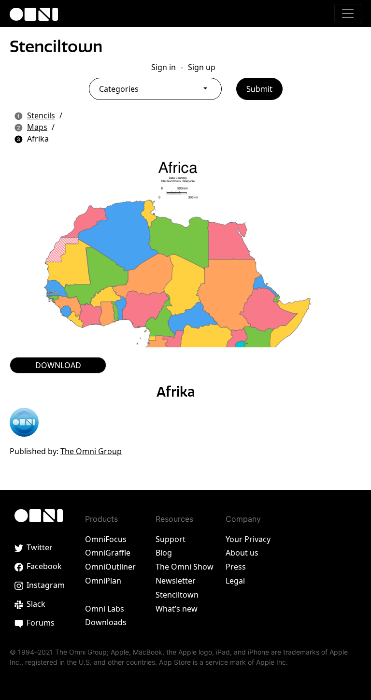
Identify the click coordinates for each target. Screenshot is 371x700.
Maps (37, 127)
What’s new (177, 608)
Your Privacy (248, 539)
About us (242, 552)
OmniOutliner (110, 566)
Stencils (41, 115)
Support (171, 539)
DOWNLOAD (58, 365)
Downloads (106, 622)
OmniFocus (106, 539)
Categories (119, 89)
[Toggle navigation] (347, 13)
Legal (235, 580)
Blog (164, 552)
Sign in (163, 67)
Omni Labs (104, 608)
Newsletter (176, 580)
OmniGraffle (107, 552)
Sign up (201, 67)
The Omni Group (91, 451)
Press (236, 566)
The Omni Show (185, 566)
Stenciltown (56, 46)
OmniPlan (103, 580)
